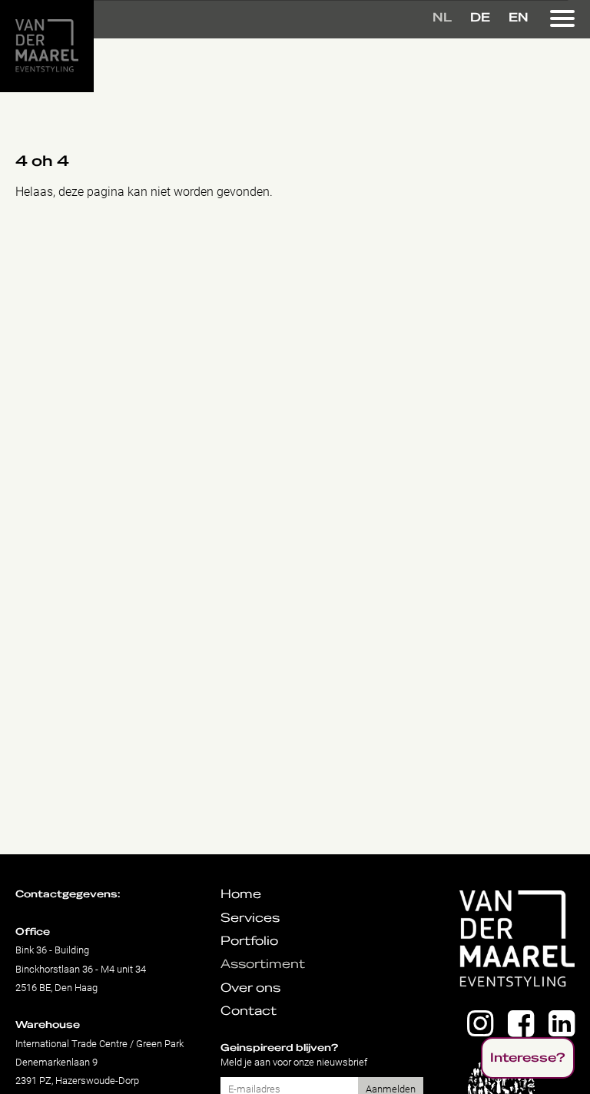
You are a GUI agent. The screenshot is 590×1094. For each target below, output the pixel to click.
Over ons (250, 988)
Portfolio (249, 941)
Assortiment (262, 964)
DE (480, 17)
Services (250, 918)
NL (442, 17)
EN (519, 17)
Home (240, 894)
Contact (248, 1011)
